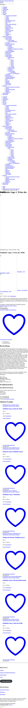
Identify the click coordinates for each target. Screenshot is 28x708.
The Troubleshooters (12, 41)
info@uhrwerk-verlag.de (9, 399)
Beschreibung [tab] (6, 341)
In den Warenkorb (4, 308)
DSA (9, 58)
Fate (6, 23)
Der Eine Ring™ (9, 76)
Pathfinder (10, 69)
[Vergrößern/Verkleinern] (0, 706)
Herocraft (7, 80)
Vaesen (4, 12)
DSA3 (12, 62)
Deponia (7, 19)
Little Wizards (11, 40)
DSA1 (12, 60)
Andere (4, 14)
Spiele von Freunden (7, 36)
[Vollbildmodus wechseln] (1, 706)
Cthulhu (10, 46)
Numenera (7, 29)
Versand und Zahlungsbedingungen (7, 672)
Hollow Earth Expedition (10, 24)
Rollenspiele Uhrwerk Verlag (6, 305)
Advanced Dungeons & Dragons (12, 87)
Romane (15, 305)
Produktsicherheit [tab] (6, 343)
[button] (1, 2)
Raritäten (5, 85)
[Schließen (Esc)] (4, 706)
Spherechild (8, 83)
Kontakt (1, 670)
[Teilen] (3, 706)
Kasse (10, 704)
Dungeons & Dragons (10, 77)
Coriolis (7, 18)
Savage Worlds (11, 71)
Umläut (7, 35)
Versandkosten (13, 296)
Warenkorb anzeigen (5, 704)
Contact (7, 16)
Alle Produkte (6, 93)
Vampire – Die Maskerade (13, 73)
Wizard (12, 66)
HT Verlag (7, 42)
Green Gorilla (8, 39)
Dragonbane (8, 21)
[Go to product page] (15, 404)
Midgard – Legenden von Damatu (15, 48)
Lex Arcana (7, 25)
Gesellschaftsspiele (9, 78)
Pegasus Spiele (8, 45)
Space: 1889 (8, 31)
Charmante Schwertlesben (11, 15)
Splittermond (5, 9)
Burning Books (8, 37)
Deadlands (13, 72)
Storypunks (7, 53)
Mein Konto (5, 94)
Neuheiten (5, 7)
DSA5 (12, 64)
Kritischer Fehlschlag (10, 44)
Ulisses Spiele (8, 56)
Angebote (5, 8)
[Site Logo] (7, 0)
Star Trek (5, 13)
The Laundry (8, 84)
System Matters (8, 55)
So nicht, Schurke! (9, 30)
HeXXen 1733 (11, 68)
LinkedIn (6, 309)
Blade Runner (11, 57)
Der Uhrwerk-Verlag (4, 689)
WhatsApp (13, 309)
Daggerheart (10, 47)
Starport (7, 32)
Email (10, 309)
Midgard (7, 82)
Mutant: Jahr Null (9, 28)
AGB (1, 677)
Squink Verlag (8, 52)
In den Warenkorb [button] (6, 418)
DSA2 (12, 61)
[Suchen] (13, 3)
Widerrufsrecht (3, 675)
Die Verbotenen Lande (10, 20)
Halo (6, 79)
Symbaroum (8, 34)
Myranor (4, 10)
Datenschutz (2, 694)
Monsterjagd (8, 26)
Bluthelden (7, 74)
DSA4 (12, 63)
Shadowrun (10, 50)
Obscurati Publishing (9, 51)
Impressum (2, 692)
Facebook (2, 309)
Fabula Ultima (11, 67)
